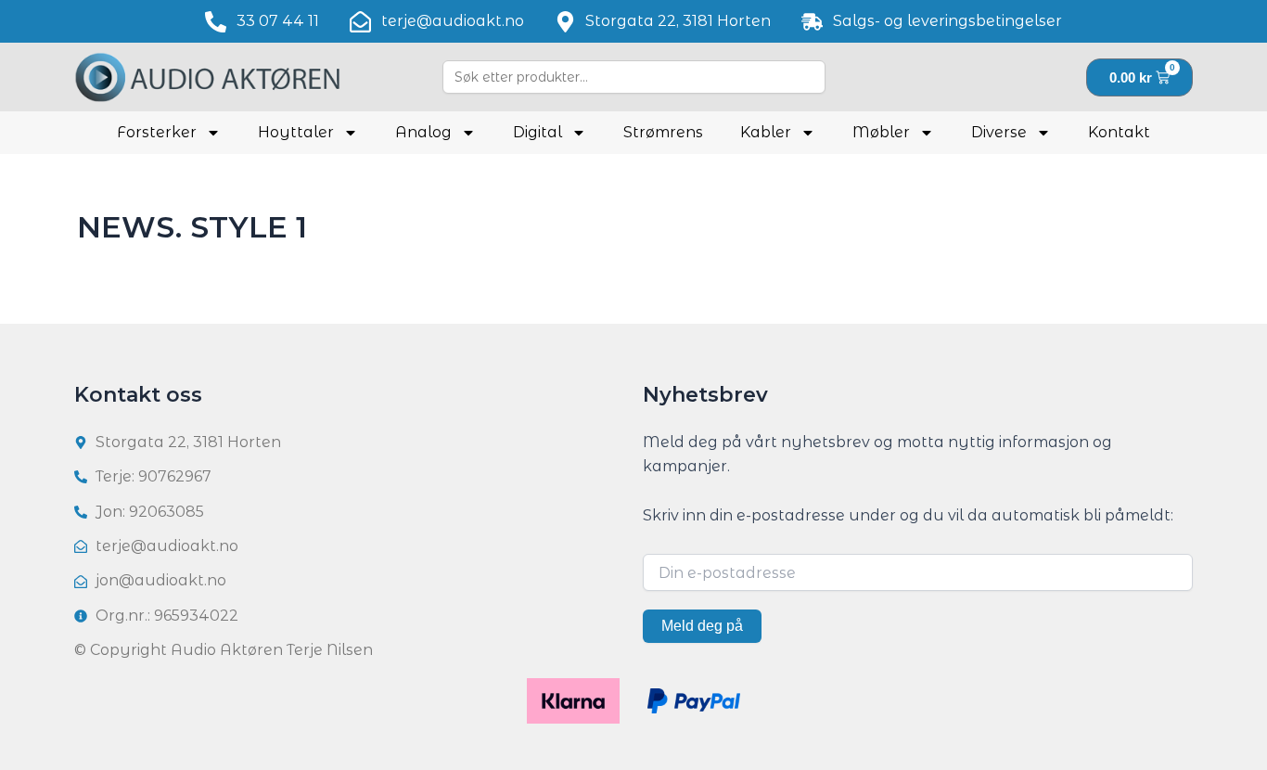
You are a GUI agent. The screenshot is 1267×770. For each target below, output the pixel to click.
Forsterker (157, 132)
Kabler (765, 132)
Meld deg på (702, 626)
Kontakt (1119, 132)
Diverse (999, 132)
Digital (537, 132)
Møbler (881, 132)
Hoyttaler (296, 132)
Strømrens (663, 132)
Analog (423, 132)
